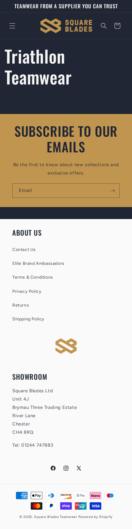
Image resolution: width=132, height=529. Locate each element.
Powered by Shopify (95, 517)
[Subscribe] (112, 190)
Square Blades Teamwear (55, 517)
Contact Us (24, 249)
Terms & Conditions (32, 277)
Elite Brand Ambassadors (38, 263)
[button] (12, 26)
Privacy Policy (26, 291)
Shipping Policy (28, 319)
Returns (20, 305)
